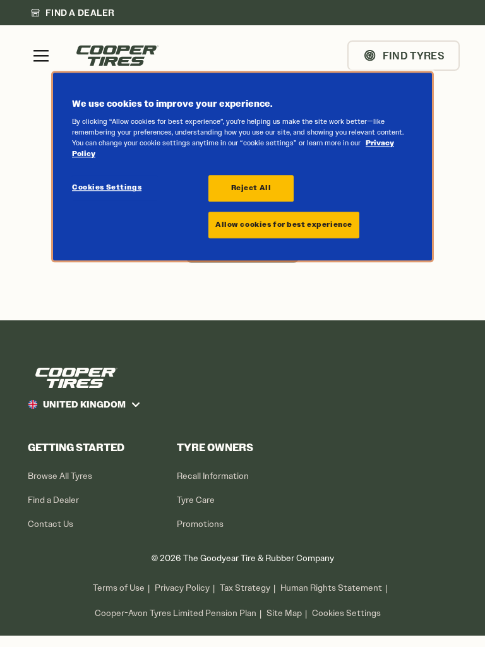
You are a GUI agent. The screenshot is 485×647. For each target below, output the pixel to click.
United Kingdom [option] (84, 404)
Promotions (200, 524)
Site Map (284, 613)
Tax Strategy (245, 588)
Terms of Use (119, 588)
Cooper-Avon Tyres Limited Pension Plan (175, 613)
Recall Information (213, 476)
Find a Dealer (53, 500)
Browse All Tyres (60, 476)
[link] (72, 12)
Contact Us (50, 524)
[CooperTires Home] (117, 55)
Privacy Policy (182, 588)
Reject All (251, 188)
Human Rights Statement (331, 588)
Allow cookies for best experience (283, 225)
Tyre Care (196, 500)
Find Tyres (414, 55)
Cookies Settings (346, 613)
